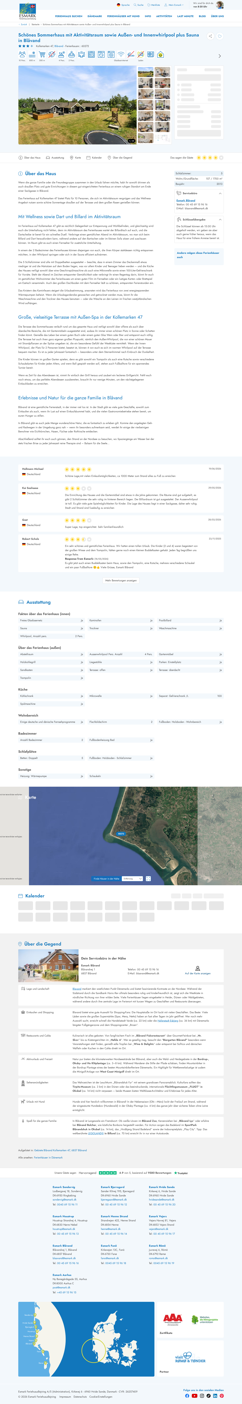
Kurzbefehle (174, 884)
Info (148, 16)
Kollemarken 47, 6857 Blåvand (70, 1150)
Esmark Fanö (109, 1246)
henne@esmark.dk (111, 1229)
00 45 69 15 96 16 (148, 969)
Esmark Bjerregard (112, 1187)
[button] (121, 834)
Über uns (217, 16)
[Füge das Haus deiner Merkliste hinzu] (220, 36)
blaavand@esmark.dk (147, 973)
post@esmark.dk (61, 1287)
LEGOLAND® (96, 1133)
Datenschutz (80, 1397)
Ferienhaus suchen (68, 16)
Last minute (185, 16)
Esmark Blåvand (185, 200)
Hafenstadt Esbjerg (168, 1021)
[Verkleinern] (237, 878)
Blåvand (58, 46)
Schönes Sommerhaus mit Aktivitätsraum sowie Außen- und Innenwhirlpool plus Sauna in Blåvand (86, 24)
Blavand (77, 989)
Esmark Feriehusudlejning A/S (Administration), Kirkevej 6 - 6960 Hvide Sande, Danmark (67, 1391)
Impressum (65, 1397)
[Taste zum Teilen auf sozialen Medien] (211, 36)
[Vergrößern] (237, 871)
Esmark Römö (157, 1246)
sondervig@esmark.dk (64, 1199)
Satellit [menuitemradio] (233, 791)
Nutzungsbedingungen (232, 884)
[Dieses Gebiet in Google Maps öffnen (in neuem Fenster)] (6, 883)
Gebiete (38, 1150)
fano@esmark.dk (110, 1258)
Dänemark (95, 16)
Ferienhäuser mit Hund (123, 16)
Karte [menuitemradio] (219, 791)
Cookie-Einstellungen (100, 1397)
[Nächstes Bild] (220, 56)
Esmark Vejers (158, 1216)
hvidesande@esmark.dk (161, 1199)
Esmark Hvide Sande (162, 1187)
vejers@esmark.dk (158, 1229)
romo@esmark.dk (158, 1258)
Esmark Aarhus (62, 1275)
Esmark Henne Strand (114, 1216)
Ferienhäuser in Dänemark (48, 1157)
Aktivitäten (164, 16)
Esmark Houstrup (63, 1216)
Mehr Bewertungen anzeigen (121, 580)
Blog (202, 16)
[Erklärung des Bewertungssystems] (26, 46)
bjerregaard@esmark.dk (114, 1199)
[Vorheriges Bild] (24, 105)
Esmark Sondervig (64, 1187)
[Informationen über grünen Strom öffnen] (159, 56)
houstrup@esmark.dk (64, 1229)
